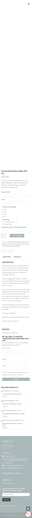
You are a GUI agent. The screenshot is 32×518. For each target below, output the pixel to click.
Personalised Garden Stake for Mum (13, 424)
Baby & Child (11, 242)
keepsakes (18, 244)
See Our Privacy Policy (8, 506)
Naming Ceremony (24, 242)
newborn (7, 246)
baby (12, 244)
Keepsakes (17, 242)
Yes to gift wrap (10, 222)
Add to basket (18, 235)
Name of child (6, 192)
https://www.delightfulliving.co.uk (14, 468)
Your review (6, 348)
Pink (4, 216)
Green (5, 209)
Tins (7, 244)
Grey (4, 211)
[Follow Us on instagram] (10, 446)
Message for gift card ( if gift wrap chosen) (13, 227)
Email (4, 366)
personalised (17, 246)
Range (3, 244)
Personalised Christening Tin (12, 394)
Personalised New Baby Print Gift (14, 413)
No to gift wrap (7, 224)
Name (4, 359)
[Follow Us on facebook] (4, 446)
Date (3, 199)
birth (14, 244)
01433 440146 (8, 463)
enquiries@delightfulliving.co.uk (13, 465)
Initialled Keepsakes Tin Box (12, 404)
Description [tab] (7, 257)
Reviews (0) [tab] (17, 257)
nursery (11, 246)
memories (24, 244)
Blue (4, 214)
